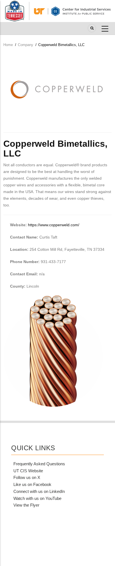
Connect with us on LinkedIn (39, 491)
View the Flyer (26, 505)
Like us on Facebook (32, 484)
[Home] (57, 10)
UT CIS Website (28, 470)
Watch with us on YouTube (37, 498)
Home (8, 45)
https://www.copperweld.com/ (53, 225)
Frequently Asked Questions (39, 463)
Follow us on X (26, 477)
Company (25, 45)
